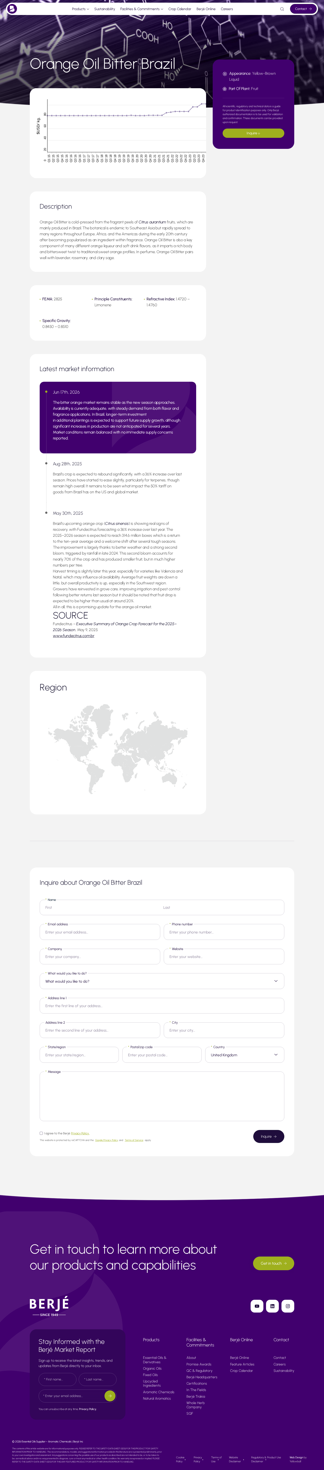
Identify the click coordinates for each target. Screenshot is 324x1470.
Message (53, 1072)
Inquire (252, 133)
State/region (55, 1047)
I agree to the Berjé (66, 1133)
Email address (56, 924)
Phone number (181, 924)
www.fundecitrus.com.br (73, 635)
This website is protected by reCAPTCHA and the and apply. (95, 1140)
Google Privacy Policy (106, 1140)
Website (176, 949)
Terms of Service (134, 1140)
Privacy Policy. (80, 1133)
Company (53, 949)
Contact (301, 9)
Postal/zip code (140, 1047)
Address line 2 (55, 1023)
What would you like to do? (66, 973)
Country (218, 1047)
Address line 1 (56, 998)
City (173, 1023)
